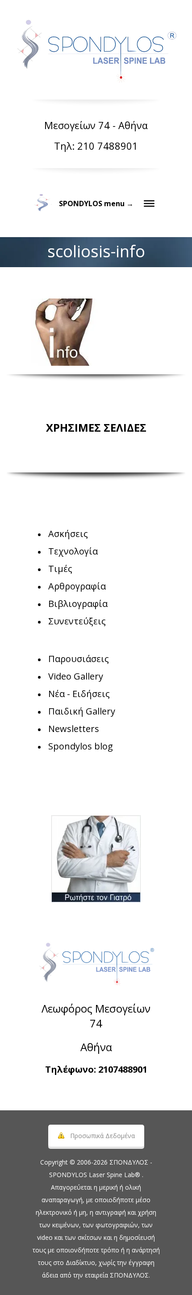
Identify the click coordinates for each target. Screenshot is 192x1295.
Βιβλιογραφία (78, 604)
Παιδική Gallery (81, 711)
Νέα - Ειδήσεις (79, 694)
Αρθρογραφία (77, 586)
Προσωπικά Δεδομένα (102, 1135)
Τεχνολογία (73, 551)
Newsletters (73, 729)
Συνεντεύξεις (77, 621)
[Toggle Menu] (149, 203)
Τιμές (60, 569)
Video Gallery (75, 676)
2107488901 (122, 1069)
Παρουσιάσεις (78, 659)
